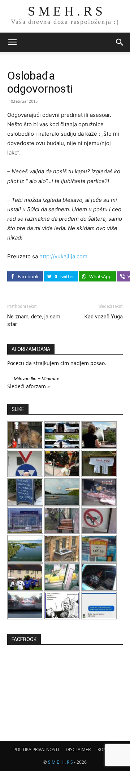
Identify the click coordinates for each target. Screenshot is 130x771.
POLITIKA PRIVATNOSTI (36, 749)
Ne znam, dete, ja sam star (33, 320)
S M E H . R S (60, 762)
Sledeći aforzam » (28, 386)
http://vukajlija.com (63, 256)
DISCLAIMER (78, 749)
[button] (12, 42)
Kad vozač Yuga (103, 316)
